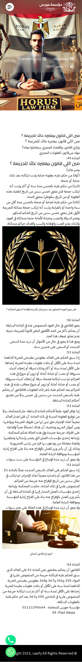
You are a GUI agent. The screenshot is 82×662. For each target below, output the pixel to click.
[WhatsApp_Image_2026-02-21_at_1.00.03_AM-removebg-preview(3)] (56, 7)
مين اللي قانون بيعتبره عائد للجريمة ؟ (52, 141)
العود (50, 325)
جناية (41, 175)
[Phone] (11, 640)
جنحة (37, 202)
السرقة (68, 218)
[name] (10, 7)
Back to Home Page (61, 37)
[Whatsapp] (11, 652)
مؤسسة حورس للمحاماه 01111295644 (51, 607)
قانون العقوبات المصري (54, 152)
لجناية (49, 202)
